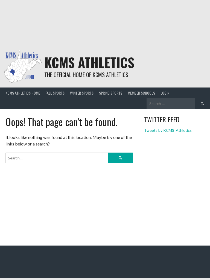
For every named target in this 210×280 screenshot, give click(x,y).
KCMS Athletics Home (22, 93)
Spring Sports (110, 93)
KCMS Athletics (89, 62)
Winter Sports (82, 93)
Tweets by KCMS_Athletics (168, 130)
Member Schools (141, 93)
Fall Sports (55, 93)
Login (165, 93)
